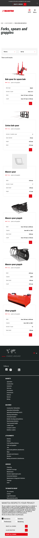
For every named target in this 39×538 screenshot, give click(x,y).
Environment (10, 392)
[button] (35, 10)
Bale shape (8, 87)
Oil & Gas (9, 388)
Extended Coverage (12, 469)
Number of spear (9, 91)
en (34, 353)
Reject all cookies (11, 526)
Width (7, 95)
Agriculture (9, 381)
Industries (9, 386)
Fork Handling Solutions (13, 443)
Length (7, 98)
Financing (9, 467)
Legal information (11, 496)
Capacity (8, 230)
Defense (9, 394)
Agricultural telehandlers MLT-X (14, 412)
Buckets (9, 439)
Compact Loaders (11, 427)
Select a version (18, 4)
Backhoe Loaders (11, 430)
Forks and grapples (11, 445)
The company (10, 491)
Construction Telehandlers (13, 408)
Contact (9, 493)
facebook (6, 369)
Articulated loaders (11, 417)
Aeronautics (10, 390)
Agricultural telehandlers (13, 410)
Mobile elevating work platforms (15, 419)
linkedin (20, 369)
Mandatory (7, 519)
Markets (8, 378)
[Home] (8, 11)
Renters (9, 397)
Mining (8, 399)
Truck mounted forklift (12, 423)
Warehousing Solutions (12, 421)
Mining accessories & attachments (15, 458)
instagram (12, 369)
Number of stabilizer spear (11, 134)
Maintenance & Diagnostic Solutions (16, 478)
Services (8, 464)
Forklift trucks (10, 425)
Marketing (21, 522)
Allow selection (10, 530)
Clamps (9, 441)
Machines (8, 405)
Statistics (20, 519)
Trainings (9, 480)
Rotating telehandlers (12, 414)
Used (8, 482)
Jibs (8, 447)
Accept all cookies (11, 534)
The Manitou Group (11, 488)
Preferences (7, 522)
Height (7, 141)
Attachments (9, 436)
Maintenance (10, 471)
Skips (8, 452)
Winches (9, 456)
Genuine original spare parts (14, 474)
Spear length (8, 187)
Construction (10, 384)
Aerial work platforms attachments (15, 449)
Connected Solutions (12, 476)
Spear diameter (9, 137)
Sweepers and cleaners (12, 454)
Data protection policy (12, 498)
